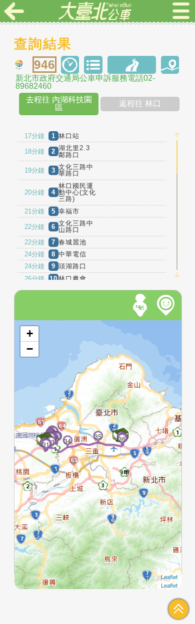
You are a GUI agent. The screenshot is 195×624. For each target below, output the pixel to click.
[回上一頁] (14, 11)
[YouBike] (167, 305)
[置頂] (178, 609)
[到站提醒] (35, 426)
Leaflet (169, 577)
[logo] (95, 10)
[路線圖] (132, 65)
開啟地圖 (28, 324)
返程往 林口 (140, 103)
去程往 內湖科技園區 (59, 103)
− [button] (29, 349)
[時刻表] (70, 65)
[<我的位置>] (141, 305)
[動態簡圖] (170, 65)
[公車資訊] (93, 65)
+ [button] (29, 333)
